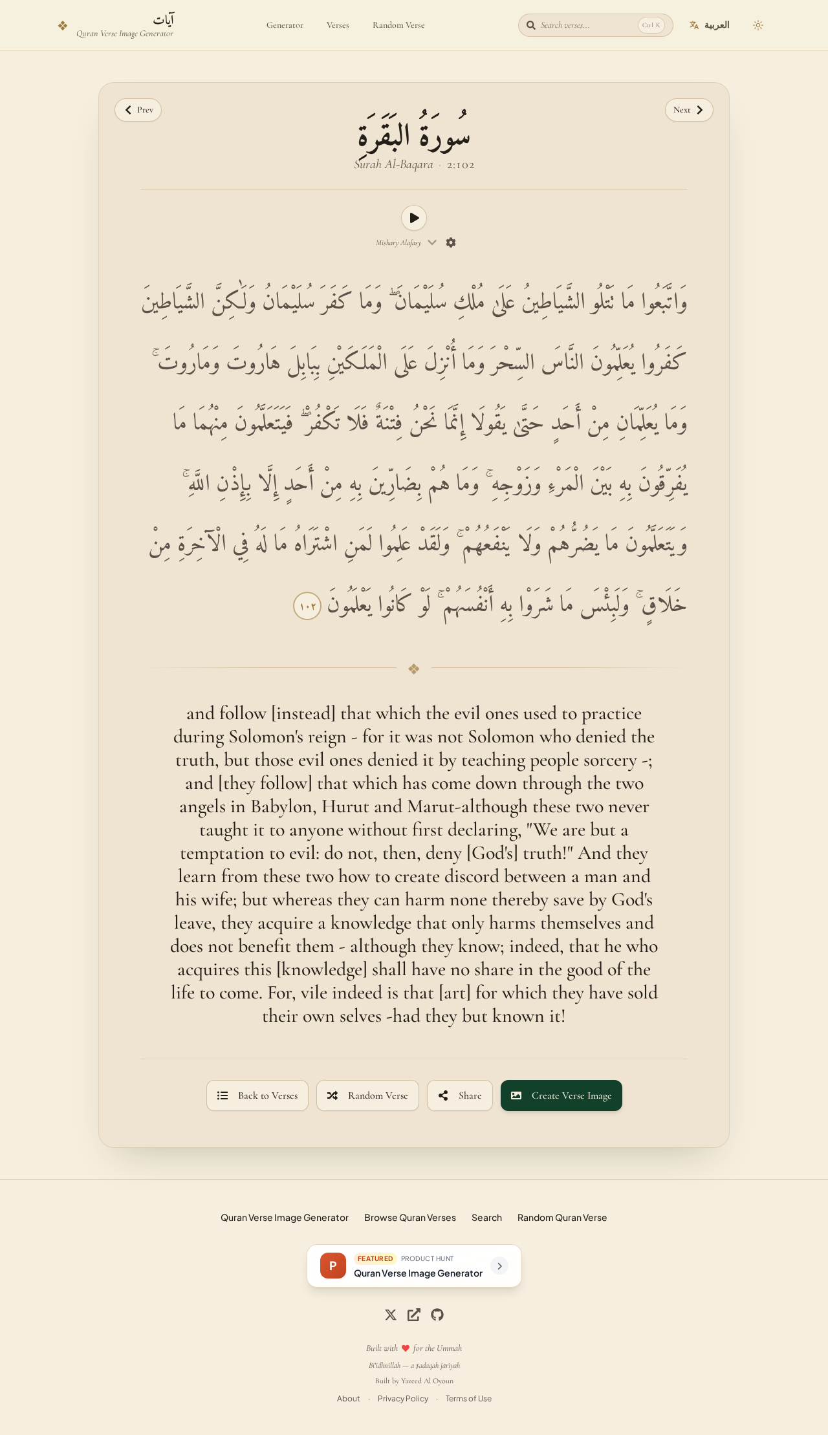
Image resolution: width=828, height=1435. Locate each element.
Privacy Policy (403, 1398)
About (348, 1398)
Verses (338, 24)
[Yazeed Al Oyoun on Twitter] (414, 1314)
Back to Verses (268, 1095)
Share (470, 1095)
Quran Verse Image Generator (285, 1217)
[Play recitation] (414, 218)
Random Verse (399, 24)
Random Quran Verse (562, 1217)
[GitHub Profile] (437, 1314)
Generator (285, 24)
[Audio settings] (451, 242)
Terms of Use (469, 1398)
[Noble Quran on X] (390, 1314)
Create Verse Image (572, 1095)
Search (487, 1217)
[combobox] (406, 242)
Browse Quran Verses (410, 1217)
